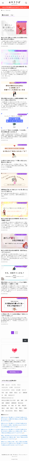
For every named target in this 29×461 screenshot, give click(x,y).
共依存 (11, 392)
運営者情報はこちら (14, 372)
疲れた (3, 408)
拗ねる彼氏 (4, 405)
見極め (25, 408)
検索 (25, 340)
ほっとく (8, 384)
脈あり (11, 408)
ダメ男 (11, 387)
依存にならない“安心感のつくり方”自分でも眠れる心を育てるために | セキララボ (14, 444)
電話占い (21, 410)
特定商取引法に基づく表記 (7, 454)
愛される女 (20, 403)
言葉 (3, 410)
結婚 (8, 408)
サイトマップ (14, 456)
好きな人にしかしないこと (7, 397)
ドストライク (17, 387)
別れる (15, 392)
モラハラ (24, 390)
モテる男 (18, 390)
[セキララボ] (14, 3)
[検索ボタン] (26, 3)
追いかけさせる (9, 410)
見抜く (20, 408)
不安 (3, 392)
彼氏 (18, 400)
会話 (7, 392)
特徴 (12, 405)
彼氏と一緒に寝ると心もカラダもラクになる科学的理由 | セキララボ (14, 425)
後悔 (22, 400)
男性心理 (24, 405)
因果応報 (25, 392)
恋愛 (3, 403)
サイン (18, 384)
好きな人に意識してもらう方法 (8, 400)
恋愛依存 (8, 403)
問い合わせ (15, 454)
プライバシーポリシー (22, 454)
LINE (3, 384)
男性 (19, 405)
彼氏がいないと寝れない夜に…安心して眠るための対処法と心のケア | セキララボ (14, 432)
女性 (6, 395)
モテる (12, 390)
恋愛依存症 (13, 403)
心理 (26, 400)
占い (20, 392)
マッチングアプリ (6, 390)
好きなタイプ (11, 395)
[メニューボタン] (3, 3)
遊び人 (15, 410)
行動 (16, 408)
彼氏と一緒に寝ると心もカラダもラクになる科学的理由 (14, 435)
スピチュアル (5, 387)
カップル (14, 384)
